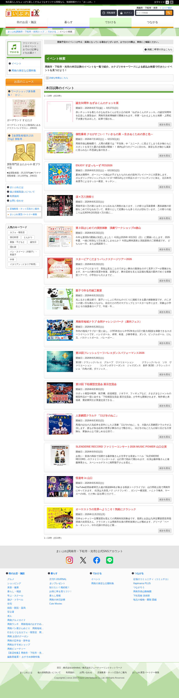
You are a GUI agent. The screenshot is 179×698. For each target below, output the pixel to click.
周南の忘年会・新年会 (18, 640)
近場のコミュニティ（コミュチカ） (151, 579)
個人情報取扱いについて (22, 191)
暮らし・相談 (14, 591)
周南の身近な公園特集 (102, 583)
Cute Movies (55, 603)
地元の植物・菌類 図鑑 (145, 599)
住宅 (9, 603)
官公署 (10, 612)
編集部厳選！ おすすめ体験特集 (23, 657)
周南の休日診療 (57, 599)
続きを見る (165, 124)
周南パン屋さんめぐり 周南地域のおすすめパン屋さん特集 (26, 628)
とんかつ (28, 237)
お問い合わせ (16, 200)
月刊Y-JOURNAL (57, 579)
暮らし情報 (55, 595)
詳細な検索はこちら (58, 78)
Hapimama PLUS (142, 583)
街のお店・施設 (26, 22)
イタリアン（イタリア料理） (23, 264)
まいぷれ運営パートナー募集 (23, 214)
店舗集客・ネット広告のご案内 (24, 209)
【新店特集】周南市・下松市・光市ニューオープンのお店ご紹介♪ (26, 652)
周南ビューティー (16, 648)
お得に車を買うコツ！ (60, 591)
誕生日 (33, 242)
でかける (110, 22)
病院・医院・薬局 (16, 608)
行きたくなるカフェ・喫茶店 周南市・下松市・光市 (26, 632)
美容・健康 (13, 587)
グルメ (10, 579)
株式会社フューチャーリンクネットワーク (102, 668)
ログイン (128, 13)
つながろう (139, 587)
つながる (152, 22)
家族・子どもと (17, 242)
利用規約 (14, 196)
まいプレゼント (57, 583)
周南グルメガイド (16, 620)
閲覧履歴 (111, 13)
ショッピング (14, 583)
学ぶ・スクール (15, 595)
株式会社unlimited (71, 668)
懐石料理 (14, 237)
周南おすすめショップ (18, 644)
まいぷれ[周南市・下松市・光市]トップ (26, 31)
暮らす (68, 22)
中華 (12, 259)
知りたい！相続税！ (59, 587)
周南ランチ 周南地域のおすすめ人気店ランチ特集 (26, 624)
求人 (9, 616)
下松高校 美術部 (141, 595)
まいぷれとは (16, 187)
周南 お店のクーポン (17, 636)
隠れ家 (13, 247)
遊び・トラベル (15, 599)
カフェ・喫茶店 (17, 232)
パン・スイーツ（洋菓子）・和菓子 (23, 253)
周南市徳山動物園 (142, 591)
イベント (95, 579)
